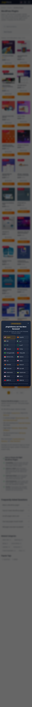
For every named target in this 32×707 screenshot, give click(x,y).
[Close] (28, 323)
